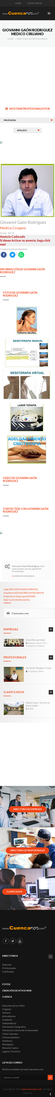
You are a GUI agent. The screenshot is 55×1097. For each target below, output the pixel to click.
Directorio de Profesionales (32, 39)
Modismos (7, 1041)
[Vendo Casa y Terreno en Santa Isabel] (14, 708)
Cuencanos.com (20, 613)
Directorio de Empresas (27, 809)
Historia (6, 1012)
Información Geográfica (14, 1026)
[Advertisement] (27, 74)
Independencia (9, 1023)
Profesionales (15, 657)
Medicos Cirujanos (24, 576)
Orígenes (6, 1009)
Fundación (7, 1019)
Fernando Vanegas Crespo (38, 668)
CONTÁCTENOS (34, 3)
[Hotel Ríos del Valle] (14, 643)
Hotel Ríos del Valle (35, 640)
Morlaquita (7, 1044)
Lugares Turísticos (11, 1051)
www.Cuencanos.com (31, 1089)
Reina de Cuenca (10, 1048)
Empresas (11, 629)
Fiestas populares (11, 1037)
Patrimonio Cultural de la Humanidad (20, 1030)
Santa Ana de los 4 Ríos (13, 1005)
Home (10, 39)
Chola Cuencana (10, 1033)
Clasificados (14, 692)
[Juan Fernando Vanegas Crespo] (14, 674)
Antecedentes (9, 1016)
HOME (18, 3)
